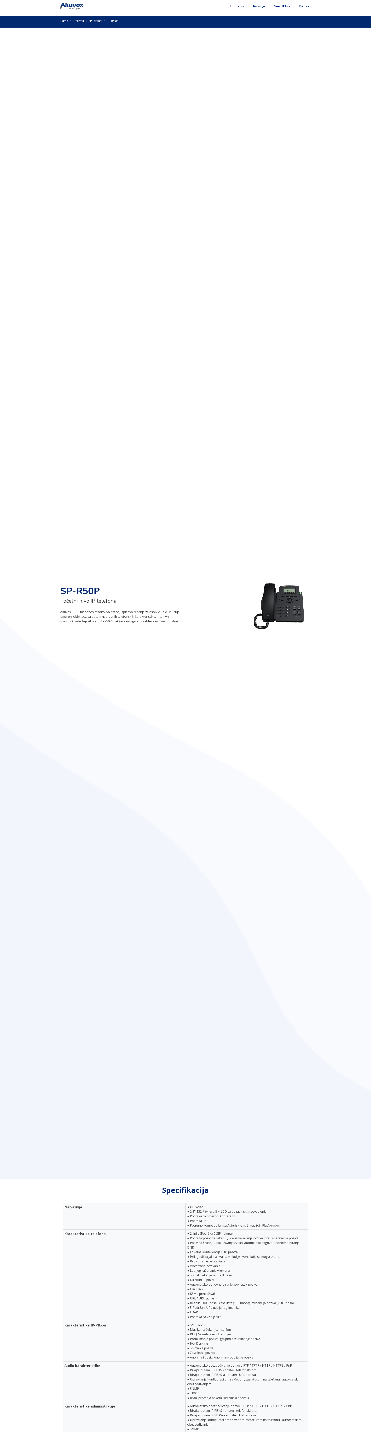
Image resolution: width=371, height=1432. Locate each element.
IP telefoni (95, 21)
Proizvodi (78, 21)
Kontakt (305, 6)
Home (64, 21)
